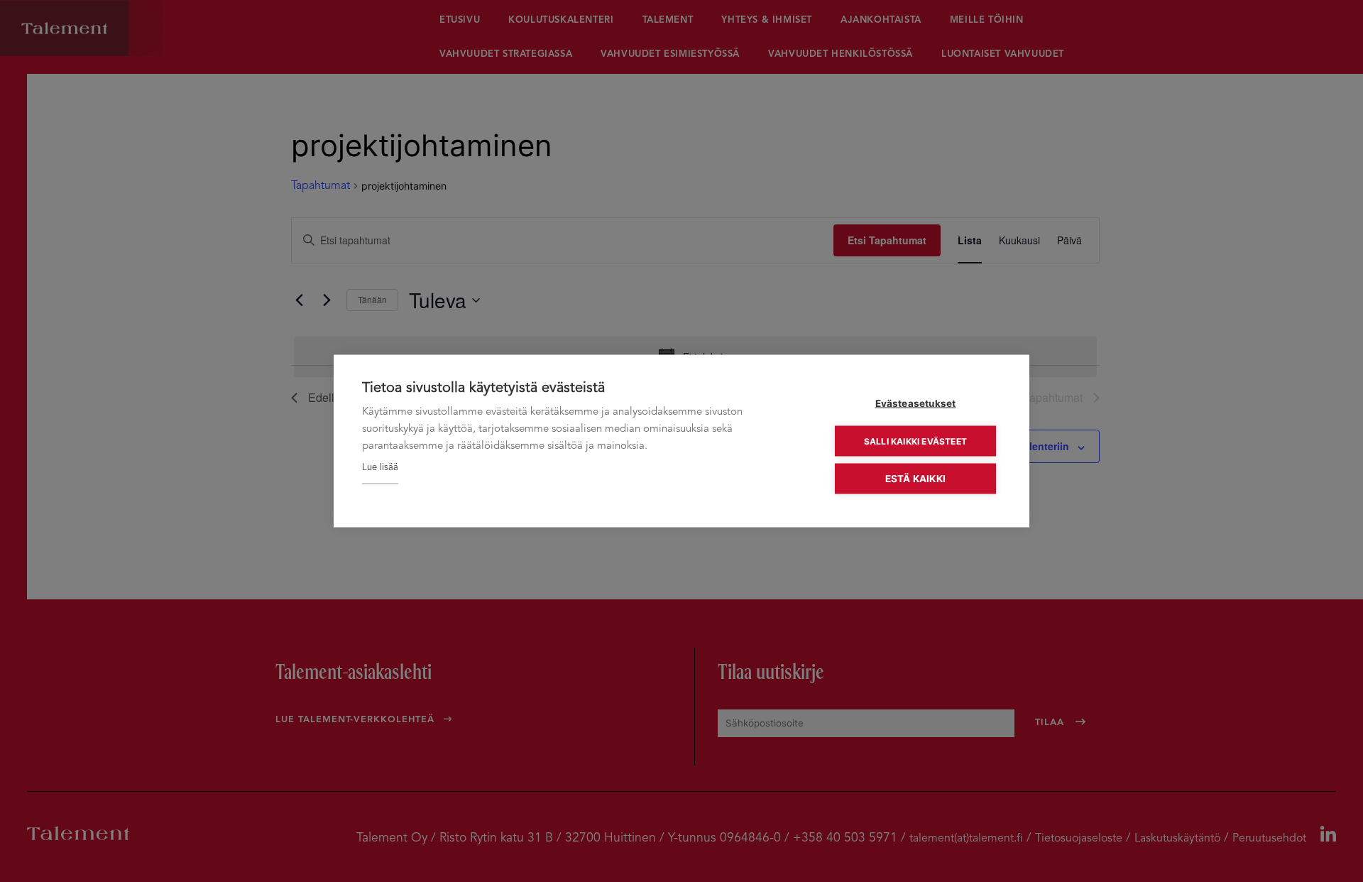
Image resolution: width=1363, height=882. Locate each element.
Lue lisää (380, 467)
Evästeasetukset (915, 403)
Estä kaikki (915, 478)
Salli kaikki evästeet (915, 440)
